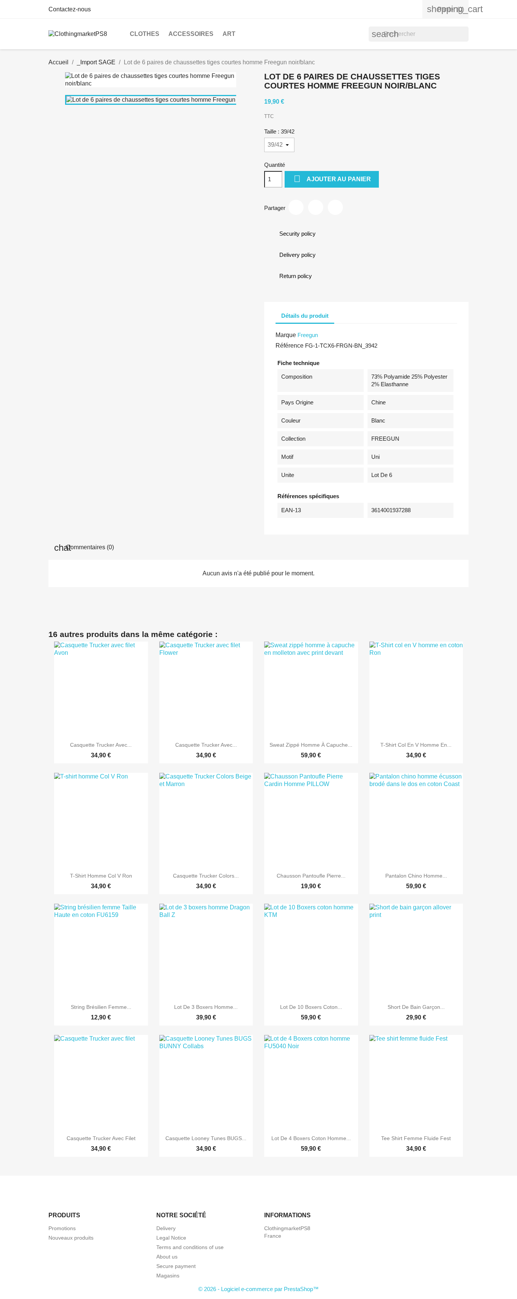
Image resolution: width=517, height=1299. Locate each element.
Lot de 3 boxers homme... (206, 1007)
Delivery (166, 1228)
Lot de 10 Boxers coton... (311, 1007)
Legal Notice (171, 1238)
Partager (296, 207)
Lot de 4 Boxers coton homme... (311, 1138)
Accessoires (190, 34)
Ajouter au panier (332, 179)
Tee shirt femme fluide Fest (416, 1138)
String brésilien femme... (101, 1007)
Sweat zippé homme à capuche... (310, 745)
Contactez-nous (69, 9)
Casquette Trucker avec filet (101, 1138)
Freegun (307, 335)
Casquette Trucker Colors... (206, 876)
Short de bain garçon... (416, 1007)
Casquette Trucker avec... (101, 745)
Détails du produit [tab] (305, 315)
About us (167, 1257)
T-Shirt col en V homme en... (416, 745)
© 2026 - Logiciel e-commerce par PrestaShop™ (258, 1289)
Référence (290, 345)
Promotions (62, 1228)
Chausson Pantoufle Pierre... (311, 876)
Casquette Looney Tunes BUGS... (205, 1138)
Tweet (315, 207)
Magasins (167, 1276)
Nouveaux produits (70, 1238)
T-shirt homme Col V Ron (101, 876)
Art (229, 34)
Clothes (144, 34)
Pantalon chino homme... (416, 876)
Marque (286, 335)
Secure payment (176, 1266)
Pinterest (335, 207)
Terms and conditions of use (190, 1247)
